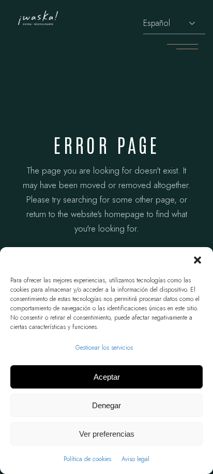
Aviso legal (135, 459)
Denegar (106, 405)
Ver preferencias (106, 433)
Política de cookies (87, 459)
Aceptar (107, 376)
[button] (197, 260)
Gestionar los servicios (104, 347)
